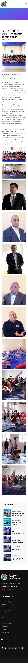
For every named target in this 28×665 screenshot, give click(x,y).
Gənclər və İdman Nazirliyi (8, 608)
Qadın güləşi (5, 629)
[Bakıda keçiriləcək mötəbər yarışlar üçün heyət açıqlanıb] (7, 513)
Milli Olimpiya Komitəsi (8, 605)
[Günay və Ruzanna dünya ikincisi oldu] (7, 557)
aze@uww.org (7, 589)
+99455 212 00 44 (10, 586)
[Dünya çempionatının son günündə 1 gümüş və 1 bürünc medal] (7, 531)
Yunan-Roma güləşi (6, 623)
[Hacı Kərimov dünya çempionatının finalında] (7, 548)
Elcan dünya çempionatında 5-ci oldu (18, 542)
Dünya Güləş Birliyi (6, 602)
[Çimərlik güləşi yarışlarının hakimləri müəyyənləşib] (7, 522)
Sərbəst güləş (5, 626)
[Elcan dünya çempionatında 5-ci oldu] (7, 539)
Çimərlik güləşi (5, 632)
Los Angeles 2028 (6, 611)
